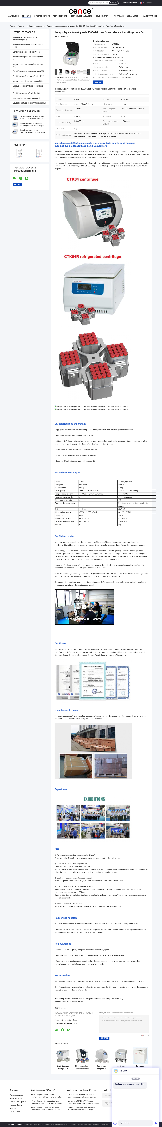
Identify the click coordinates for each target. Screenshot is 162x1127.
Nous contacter (103, 16)
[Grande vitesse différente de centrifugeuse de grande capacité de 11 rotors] (15, 124)
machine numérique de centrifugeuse (79, 999)
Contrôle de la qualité (81, 16)
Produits (26, 16)
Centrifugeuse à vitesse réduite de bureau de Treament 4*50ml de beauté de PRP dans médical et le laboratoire (47, 1102)
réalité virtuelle (149, 16)
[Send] (156, 1123)
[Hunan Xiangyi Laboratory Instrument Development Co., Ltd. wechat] (28, 178)
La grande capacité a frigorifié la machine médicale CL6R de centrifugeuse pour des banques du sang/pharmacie (140, 1067)
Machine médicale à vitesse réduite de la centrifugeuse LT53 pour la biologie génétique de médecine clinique (82, 1067)
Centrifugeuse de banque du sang (27, 71)
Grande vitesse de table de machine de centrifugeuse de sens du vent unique (33, 132)
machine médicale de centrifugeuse (39, 26)
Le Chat (98, 82)
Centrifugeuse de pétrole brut (25, 93)
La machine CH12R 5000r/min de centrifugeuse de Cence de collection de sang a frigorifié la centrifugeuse (83, 1102)
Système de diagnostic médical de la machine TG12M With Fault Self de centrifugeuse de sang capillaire (102, 1067)
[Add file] (115, 1123)
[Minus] (156, 1070)
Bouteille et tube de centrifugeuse (27, 103)
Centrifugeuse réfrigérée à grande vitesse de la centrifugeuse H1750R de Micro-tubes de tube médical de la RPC (63, 1067)
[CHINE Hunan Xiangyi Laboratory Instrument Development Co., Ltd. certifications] (19, 153)
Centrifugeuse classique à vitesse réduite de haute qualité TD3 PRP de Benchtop (46, 1108)
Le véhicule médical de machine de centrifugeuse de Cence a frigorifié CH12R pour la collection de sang (121, 1067)
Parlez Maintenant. (130, 3)
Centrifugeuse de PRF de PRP (25, 52)
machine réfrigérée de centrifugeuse (28, 57)
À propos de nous (42, 16)
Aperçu (12, 26)
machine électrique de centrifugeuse (69, 1002)
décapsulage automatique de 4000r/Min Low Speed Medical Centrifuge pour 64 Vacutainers (72, 79)
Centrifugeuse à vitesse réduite (26, 76)
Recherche (113, 3)
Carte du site (15, 1112)
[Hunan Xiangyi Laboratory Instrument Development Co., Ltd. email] (16, 178)
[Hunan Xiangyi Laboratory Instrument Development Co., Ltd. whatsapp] (22, 178)
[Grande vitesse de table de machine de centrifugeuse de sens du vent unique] (15, 131)
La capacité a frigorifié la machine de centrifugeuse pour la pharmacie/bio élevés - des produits (82, 1096)
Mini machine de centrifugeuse (25, 98)
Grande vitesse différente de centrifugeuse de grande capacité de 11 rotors (33, 125)
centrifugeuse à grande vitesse (26, 81)
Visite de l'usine (60, 16)
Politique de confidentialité (18, 1124)
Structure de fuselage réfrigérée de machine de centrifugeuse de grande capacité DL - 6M (82, 1108)
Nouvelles (119, 16)
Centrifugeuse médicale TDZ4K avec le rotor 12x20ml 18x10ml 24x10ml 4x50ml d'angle (32, 118)
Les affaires (132, 16)
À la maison (13, 16)
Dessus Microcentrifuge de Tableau (28, 86)
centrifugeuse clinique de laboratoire (108, 999)
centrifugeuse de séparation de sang (28, 64)
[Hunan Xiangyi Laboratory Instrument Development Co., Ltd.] (81, 10)
